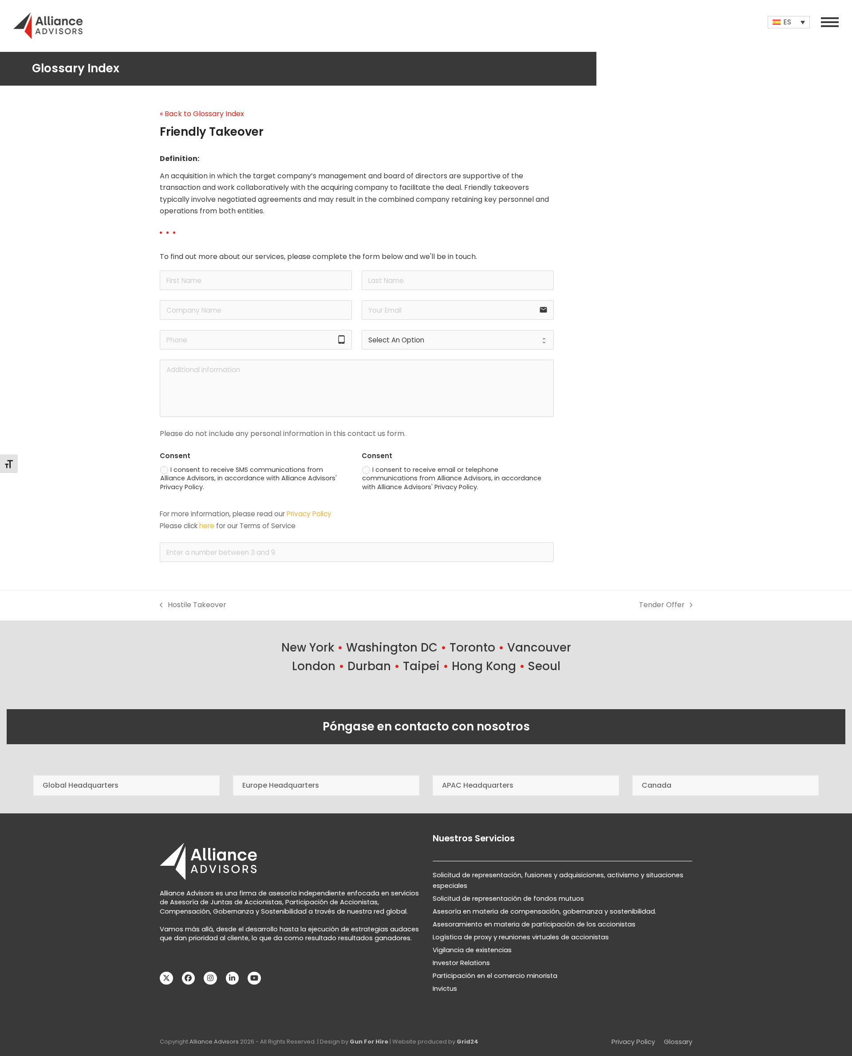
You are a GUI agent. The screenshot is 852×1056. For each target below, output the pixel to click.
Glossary (678, 1041)
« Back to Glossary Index (202, 114)
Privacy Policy (309, 513)
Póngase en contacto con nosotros (426, 726)
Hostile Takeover (193, 605)
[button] (830, 22)
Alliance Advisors (214, 1041)
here (206, 525)
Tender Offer (662, 605)
